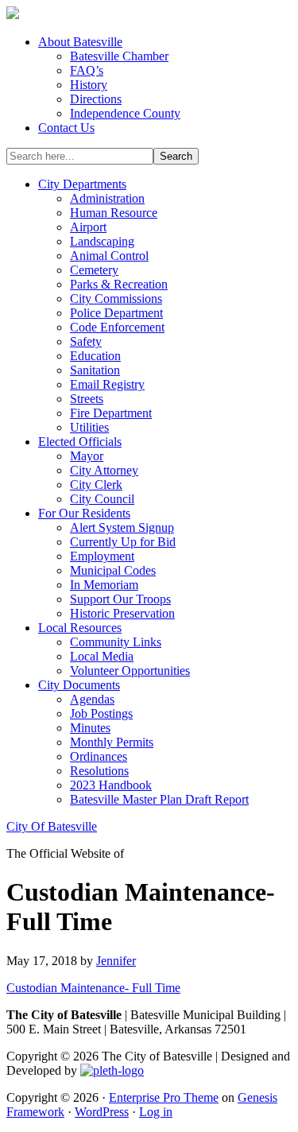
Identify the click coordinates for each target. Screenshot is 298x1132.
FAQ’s (86, 70)
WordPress (102, 1111)
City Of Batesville (51, 826)
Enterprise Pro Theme (164, 1097)
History (88, 84)
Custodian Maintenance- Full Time (93, 987)
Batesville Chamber (119, 56)
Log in (155, 1111)
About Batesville (80, 41)
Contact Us (66, 127)
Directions (96, 99)
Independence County (125, 113)
